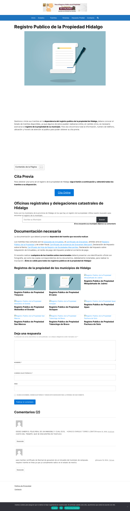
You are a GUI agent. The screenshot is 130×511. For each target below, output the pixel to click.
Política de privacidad (72, 508)
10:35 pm (111, 431)
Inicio (33, 18)
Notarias (66, 18)
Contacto (90, 18)
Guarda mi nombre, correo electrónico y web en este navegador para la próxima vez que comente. (50, 395)
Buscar (102, 220)
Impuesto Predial (78, 18)
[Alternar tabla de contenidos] (40, 167)
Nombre (18, 362)
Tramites (53, 18)
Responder (20, 441)
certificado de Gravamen (77, 242)
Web (16, 384)
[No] (127, 507)
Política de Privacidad (23, 486)
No (61, 508)
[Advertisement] (65, 103)
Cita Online (64, 192)
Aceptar (54, 508)
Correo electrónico (23, 373)
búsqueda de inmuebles (53, 242)
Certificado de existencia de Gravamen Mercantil (71, 244)
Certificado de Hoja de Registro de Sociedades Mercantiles (53, 247)
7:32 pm (111, 460)
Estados (41, 18)
